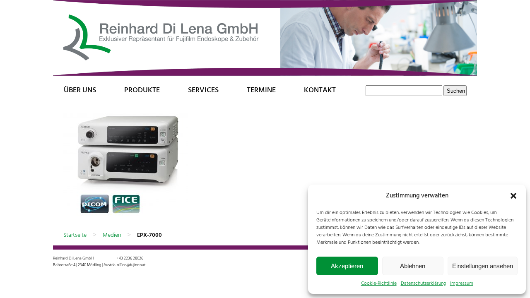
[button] (513, 196)
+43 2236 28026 (130, 258)
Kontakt (320, 90)
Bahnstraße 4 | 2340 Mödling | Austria (84, 265)
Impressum (461, 283)
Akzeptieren (347, 265)
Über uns (80, 90)
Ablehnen (412, 265)
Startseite (75, 235)
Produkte (142, 90)
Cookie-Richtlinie (379, 283)
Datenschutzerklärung (423, 283)
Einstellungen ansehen (482, 265)
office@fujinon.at (131, 265)
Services (203, 90)
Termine (261, 90)
